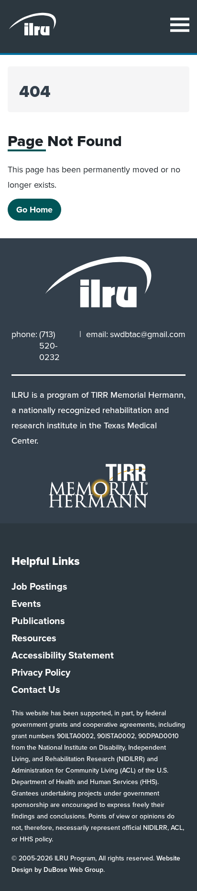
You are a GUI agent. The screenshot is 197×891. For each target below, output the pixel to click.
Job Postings (39, 586)
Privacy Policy (40, 672)
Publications (38, 621)
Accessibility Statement (62, 655)
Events (26, 603)
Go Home (34, 209)
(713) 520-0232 (49, 346)
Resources (33, 638)
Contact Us (35, 689)
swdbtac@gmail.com (148, 334)
